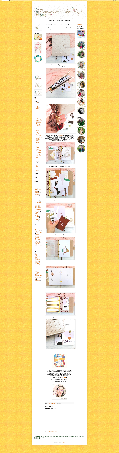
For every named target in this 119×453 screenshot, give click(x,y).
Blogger (64, 442)
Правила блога (60, 20)
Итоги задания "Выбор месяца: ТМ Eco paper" (39, 137)
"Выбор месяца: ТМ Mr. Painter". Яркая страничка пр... (39, 120)
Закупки (36, 213)
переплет (36, 229)
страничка (36, 273)
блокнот (36, 188)
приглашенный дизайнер (38, 232)
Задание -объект (37, 201)
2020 (35, 101)
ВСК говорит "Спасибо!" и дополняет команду (39, 143)
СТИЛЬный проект (37, 272)
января (37, 170)
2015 (35, 177)
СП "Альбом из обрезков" (37, 238)
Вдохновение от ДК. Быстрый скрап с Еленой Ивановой (38, 140)
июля (36, 162)
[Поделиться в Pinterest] (60, 403)
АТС (35, 187)
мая (36, 165)
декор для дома (37, 195)
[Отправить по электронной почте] (57, 403)
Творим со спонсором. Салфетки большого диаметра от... (39, 158)
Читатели (36, 281)
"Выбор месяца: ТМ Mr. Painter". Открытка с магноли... (38, 146)
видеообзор (36, 191)
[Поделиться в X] (59, 403)
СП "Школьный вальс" (38, 259)
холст (35, 279)
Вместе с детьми (37, 192)
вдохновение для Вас (38, 189)
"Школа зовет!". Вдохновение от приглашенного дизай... (38, 125)
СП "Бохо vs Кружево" (38, 239)
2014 (35, 178)
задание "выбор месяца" (38, 202)
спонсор (36, 271)
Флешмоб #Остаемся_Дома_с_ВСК (38, 275)
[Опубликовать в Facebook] (59, 403)
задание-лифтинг (37, 211)
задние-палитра (37, 212)
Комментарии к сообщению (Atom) (54, 431)
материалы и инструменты (36, 219)
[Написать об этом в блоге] (58, 403)
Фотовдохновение (37, 277)
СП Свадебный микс (38, 270)
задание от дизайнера (38, 204)
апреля (37, 166)
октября (37, 105)
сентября (37, 106)
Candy (35, 282)
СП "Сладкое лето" (37, 256)
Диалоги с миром (37, 196)
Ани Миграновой (60, 135)
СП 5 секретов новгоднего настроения (38, 264)
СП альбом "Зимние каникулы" (37, 266)
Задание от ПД (37, 205)
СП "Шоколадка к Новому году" (37, 262)
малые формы (37, 216)
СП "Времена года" (37, 242)
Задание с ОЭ (37, 206)
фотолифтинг (37, 278)
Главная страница (52, 20)
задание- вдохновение (38, 209)
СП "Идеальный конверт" (37, 244)
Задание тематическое (38, 207)
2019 (35, 172)
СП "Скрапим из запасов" (37, 255)
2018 (35, 173)
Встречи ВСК (36, 193)
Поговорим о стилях (37, 230)
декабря (37, 102)
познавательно (37, 231)
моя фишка (36, 221)
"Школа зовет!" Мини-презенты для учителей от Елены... (38, 117)
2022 (35, 98)
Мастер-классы (67, 20)
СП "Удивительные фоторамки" (37, 258)
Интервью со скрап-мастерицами (37, 215)
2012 (35, 181)
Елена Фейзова (63, 377)
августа (37, 161)
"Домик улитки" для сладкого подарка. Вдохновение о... (38, 112)
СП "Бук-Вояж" (37, 241)
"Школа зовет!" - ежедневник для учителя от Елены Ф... (38, 149)
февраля (37, 169)
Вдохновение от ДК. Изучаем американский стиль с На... (38, 129)
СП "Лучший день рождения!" (37, 247)
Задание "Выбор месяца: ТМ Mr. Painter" (38, 155)
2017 (35, 174)
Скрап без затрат (37, 236)
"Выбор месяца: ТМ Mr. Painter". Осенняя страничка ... (39, 108)
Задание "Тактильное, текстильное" (39, 114)
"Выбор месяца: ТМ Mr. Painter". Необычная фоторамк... (38, 133)
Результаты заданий (37, 234)
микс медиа (36, 220)
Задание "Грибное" (38, 135)
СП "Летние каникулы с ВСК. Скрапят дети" (38, 245)
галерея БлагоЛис (37, 194)
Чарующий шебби (37, 280)
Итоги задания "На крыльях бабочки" (38, 153)
